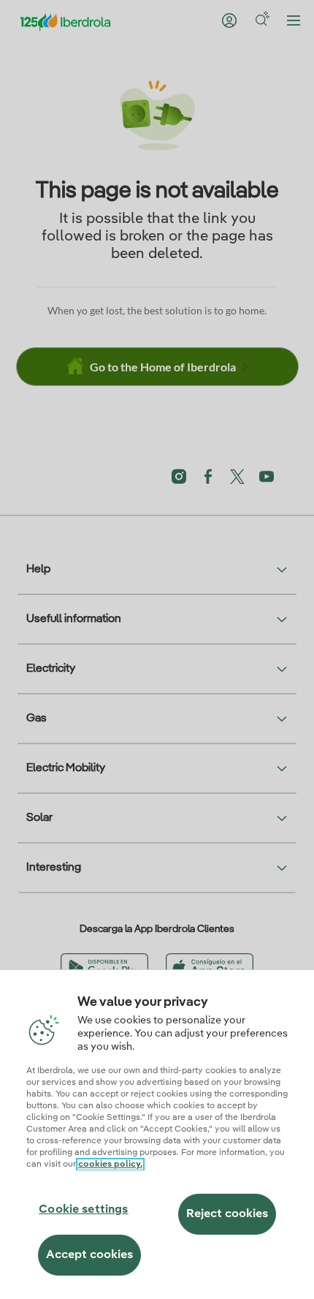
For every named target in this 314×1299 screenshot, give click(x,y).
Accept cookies (89, 1255)
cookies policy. (110, 1164)
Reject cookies (227, 1214)
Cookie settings (83, 1210)
